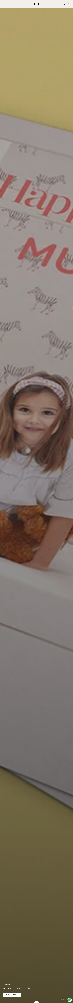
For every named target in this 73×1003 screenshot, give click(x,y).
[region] (36, 501)
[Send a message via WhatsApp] (70, 1000)
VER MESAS (10, 996)
